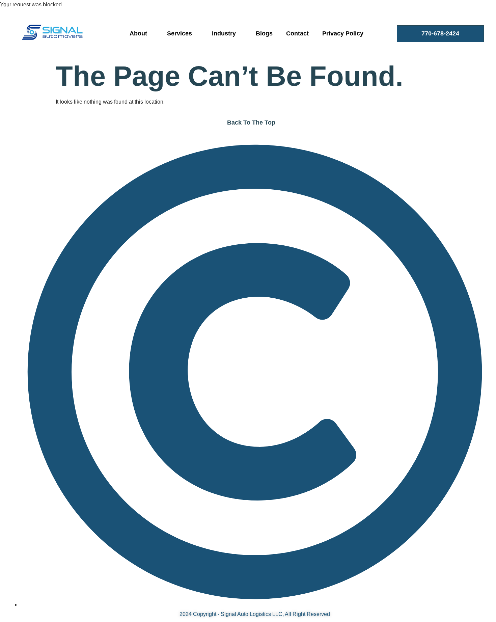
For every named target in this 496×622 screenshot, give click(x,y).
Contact (297, 33)
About (138, 33)
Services (179, 33)
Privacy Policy (342, 33)
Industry (224, 33)
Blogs (264, 33)
